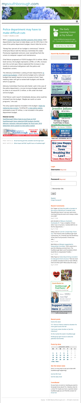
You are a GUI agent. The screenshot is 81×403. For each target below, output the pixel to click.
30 (67, 359)
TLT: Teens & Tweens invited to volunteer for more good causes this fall (64, 325)
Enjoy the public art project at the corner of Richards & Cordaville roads (64, 209)
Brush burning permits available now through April (29, 141)
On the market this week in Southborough (63, 334)
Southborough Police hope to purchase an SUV (19, 119)
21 (60, 357)
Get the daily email (56, 377)
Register (53, 198)
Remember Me (58, 189)
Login (53, 193)
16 (67, 355)
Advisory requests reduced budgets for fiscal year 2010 (22, 123)
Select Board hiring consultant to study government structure (64, 258)
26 (53, 359)
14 (60, 355)
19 (53, 357)
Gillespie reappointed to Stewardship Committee (62, 245)
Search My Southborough (60, 54)
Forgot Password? (56, 200)
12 (53, 355)
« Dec (53, 361)
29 (64, 359)
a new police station (35, 108)
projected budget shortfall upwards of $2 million (25, 40)
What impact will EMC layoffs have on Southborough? (29, 143)
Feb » (57, 361)
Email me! (54, 393)
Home (43, 400)
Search (74, 57)
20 (56, 357)
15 (64, 355)
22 (64, 357)
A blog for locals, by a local (70, 5)
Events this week (56, 322)
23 (67, 357)
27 (56, 359)
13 (56, 355)
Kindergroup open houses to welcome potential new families (62, 337)
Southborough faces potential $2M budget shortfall (21, 121)
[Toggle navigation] (77, 21)
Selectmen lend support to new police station (19, 126)
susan (6, 35)
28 (60, 359)
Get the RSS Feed (56, 374)
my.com (20, 4)
